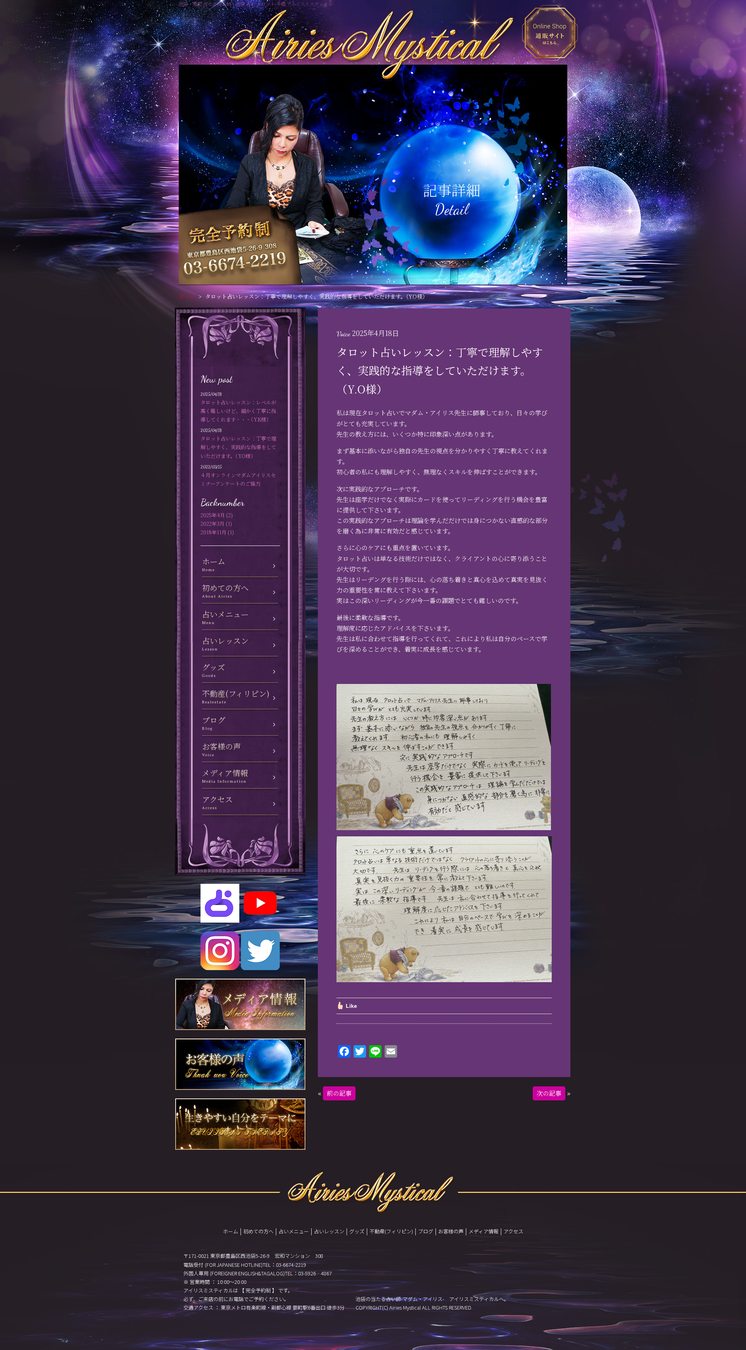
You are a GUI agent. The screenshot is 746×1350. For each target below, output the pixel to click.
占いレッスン (329, 1231)
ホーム (187, 296)
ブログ (425, 1231)
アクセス (513, 1231)
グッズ (356, 1231)
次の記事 (549, 1093)
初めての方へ (258, 1231)
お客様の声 (451, 1231)
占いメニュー (294, 1231)
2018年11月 (213, 532)
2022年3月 (212, 523)
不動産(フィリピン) (391, 1231)
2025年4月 (212, 515)
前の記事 (339, 1093)
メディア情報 (483, 1231)
